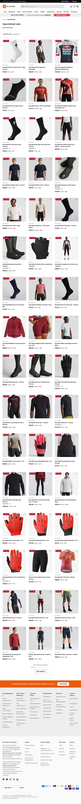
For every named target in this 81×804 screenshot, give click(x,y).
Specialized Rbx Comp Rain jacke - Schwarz (12, 500)
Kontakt (27, 748)
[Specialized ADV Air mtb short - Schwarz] (66, 638)
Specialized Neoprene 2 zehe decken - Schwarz (65, 186)
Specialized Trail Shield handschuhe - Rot (40, 461)
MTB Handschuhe (21, 720)
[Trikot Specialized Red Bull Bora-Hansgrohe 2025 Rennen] (66, 51)
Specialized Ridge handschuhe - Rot (39, 540)
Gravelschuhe (73, 710)
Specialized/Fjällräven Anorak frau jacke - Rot (14, 344)
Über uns (61, 751)
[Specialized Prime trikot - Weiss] (14, 209)
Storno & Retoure (30, 745)
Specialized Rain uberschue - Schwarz (13, 382)
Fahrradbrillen (47, 696)
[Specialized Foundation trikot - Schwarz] (14, 169)
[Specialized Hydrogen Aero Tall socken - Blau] (14, 289)
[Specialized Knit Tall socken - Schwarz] (66, 209)
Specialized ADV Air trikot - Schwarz (39, 185)
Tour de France (13, 763)
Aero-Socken (73, 703)
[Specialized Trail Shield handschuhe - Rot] (40, 445)
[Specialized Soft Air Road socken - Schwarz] (14, 128)
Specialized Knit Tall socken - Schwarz (65, 225)
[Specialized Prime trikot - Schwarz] (40, 406)
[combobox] (42, 6)
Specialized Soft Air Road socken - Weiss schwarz (14, 68)
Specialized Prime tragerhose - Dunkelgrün (37, 68)
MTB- (4, 755)
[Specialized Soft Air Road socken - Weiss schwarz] (14, 51)
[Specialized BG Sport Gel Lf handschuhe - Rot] (14, 561)
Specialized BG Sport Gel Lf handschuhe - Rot (14, 578)
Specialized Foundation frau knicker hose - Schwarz (66, 265)
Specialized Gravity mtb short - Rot (38, 617)
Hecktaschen (33, 715)
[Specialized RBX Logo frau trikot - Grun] (14, 445)
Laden (71, 745)
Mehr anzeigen (40, 671)
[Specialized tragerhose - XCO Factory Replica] (40, 209)
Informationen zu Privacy (47, 753)
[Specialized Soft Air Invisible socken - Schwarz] (14, 90)
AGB (42, 745)
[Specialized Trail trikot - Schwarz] (66, 406)
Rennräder (19, 753)
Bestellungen (29, 755)
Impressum (62, 755)
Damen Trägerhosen (8, 713)
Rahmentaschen (34, 718)
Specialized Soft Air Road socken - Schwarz (12, 145)
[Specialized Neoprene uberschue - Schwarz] (14, 248)
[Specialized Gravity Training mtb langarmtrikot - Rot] (14, 638)
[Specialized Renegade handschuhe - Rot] (66, 524)
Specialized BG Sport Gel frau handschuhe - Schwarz (40, 265)
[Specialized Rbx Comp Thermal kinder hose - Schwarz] (40, 484)
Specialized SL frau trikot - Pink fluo (65, 577)
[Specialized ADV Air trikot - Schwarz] (40, 169)
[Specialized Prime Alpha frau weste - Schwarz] (66, 445)
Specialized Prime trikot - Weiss (11, 225)
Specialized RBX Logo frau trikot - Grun (13, 461)
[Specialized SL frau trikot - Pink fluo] (66, 561)
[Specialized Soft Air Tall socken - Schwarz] (66, 289)
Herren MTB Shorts (21, 708)
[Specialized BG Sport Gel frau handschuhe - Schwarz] (40, 248)
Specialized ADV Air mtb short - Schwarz (66, 654)
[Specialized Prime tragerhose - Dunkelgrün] (40, 51)
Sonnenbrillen (47, 705)
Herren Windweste (8, 722)
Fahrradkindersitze (35, 703)
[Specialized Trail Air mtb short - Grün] (66, 601)
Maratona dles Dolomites (9, 765)
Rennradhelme (47, 714)
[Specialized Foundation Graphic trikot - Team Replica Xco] (66, 90)
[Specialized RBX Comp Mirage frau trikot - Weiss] (66, 327)
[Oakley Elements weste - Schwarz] (14, 601)
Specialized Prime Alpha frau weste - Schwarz (65, 462)
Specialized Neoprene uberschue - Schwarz (12, 265)
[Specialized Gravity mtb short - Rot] (40, 601)
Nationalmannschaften (9, 753)
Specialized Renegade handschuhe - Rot (66, 540)
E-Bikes (10, 755)
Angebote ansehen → (62, 15)
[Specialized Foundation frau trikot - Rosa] (40, 289)
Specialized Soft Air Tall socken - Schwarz (66, 304)
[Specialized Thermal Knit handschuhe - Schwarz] (66, 366)
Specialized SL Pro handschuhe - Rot (13, 540)
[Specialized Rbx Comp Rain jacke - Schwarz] (14, 484)
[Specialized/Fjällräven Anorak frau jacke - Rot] (14, 327)
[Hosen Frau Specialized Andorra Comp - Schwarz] (40, 561)
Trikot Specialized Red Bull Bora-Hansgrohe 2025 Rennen (64, 68)
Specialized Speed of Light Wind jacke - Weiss (66, 500)
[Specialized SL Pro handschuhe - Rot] (14, 524)
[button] (77, 6)
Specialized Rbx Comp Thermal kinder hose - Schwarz (39, 500)
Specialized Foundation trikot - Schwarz (14, 185)
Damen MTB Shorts (21, 717)
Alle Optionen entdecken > (45, 1)
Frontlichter (59, 710)
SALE (5, 11)
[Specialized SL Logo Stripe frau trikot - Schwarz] (14, 406)
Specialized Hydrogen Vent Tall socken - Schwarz (40, 145)
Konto (26, 751)
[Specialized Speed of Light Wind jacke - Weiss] (66, 484)
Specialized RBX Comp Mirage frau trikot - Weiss (66, 344)
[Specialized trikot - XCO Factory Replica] (40, 90)
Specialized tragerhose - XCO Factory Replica (39, 226)
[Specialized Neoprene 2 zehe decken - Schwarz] (66, 169)
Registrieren (63, 684)
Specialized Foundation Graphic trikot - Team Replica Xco (66, 106)
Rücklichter (59, 713)
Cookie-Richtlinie (45, 756)
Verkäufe (61, 748)
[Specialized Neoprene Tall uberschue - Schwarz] (40, 366)
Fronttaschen (34, 711)
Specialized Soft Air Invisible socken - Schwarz (13, 106)
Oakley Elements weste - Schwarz (12, 617)
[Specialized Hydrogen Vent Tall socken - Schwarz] (40, 128)
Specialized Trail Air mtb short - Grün (65, 617)
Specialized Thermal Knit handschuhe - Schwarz (66, 383)
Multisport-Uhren (61, 696)
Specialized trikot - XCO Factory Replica (40, 106)
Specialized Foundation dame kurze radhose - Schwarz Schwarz (65, 145)
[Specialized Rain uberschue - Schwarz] (14, 366)
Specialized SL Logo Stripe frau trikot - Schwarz (13, 423)
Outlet (61, 745)
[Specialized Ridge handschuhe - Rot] (40, 524)
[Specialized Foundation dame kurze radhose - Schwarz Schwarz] (66, 128)
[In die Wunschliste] (24, 41)
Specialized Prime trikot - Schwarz (38, 422)
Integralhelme (47, 708)
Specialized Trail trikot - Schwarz (64, 422)
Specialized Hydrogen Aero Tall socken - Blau (14, 305)
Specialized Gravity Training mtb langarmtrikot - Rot (11, 655)
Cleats (71, 706)
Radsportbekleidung (14, 747)
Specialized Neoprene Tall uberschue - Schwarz (39, 383)
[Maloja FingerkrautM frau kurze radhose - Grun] (40, 638)
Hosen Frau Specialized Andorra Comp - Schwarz (40, 578)
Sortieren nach (7, 34)
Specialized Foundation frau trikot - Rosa (40, 304)
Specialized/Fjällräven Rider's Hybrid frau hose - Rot (40, 344)
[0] (74, 6)
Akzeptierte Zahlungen (31, 763)
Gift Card (71, 748)
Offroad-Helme (47, 711)
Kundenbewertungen (47, 760)
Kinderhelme (46, 717)
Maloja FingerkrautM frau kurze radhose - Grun (40, 655)
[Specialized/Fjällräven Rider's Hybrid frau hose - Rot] (40, 327)
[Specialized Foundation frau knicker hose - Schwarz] (66, 248)
